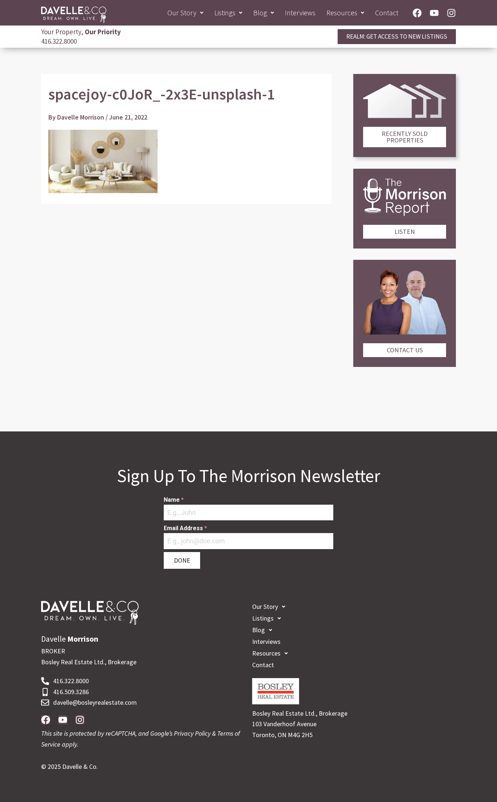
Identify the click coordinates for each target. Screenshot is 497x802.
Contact (386, 12)
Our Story (181, 12)
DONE (182, 560)
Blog (260, 12)
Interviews (300, 12)
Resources (341, 12)
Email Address (185, 528)
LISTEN (404, 231)
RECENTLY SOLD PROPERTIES (405, 136)
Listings (224, 12)
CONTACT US (405, 350)
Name (174, 499)
